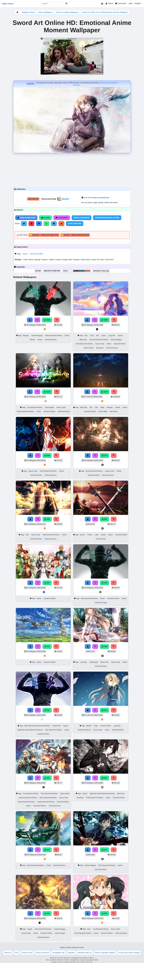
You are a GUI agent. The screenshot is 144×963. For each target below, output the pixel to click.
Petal (96, 726)
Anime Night (103, 411)
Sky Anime (100, 348)
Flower (89, 535)
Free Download (27, 218)
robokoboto (107, 592)
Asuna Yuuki (99, 344)
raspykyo (50, 592)
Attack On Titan (97, 260)
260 (48, 850)
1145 (105, 392)
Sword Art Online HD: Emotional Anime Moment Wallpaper (105, 12)
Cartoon (44, 260)
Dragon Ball (67, 260)
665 (48, 455)
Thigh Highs (93, 662)
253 (105, 913)
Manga (37, 260)
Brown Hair (104, 662)
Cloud (103, 335)
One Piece (109, 260)
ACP (21, 235)
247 (105, 710)
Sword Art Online (36, 254)
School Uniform (105, 726)
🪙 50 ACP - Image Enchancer (75, 235)
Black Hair (83, 339)
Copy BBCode (74, 224)
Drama (58, 260)
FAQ (16, 953)
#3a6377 (82, 271)
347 (105, 778)
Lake (96, 535)
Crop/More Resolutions (107, 218)
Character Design (101, 602)
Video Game (28, 260)
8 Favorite (62, 218)
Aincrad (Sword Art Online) (99, 339)
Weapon (26, 335)
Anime (25, 254)
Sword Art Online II (84, 730)
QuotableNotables (107, 329)
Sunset (120, 335)
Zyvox (50, 401)
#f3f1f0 (70, 271)
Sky (97, 335)
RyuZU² (65, 199)
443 (105, 583)
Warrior (32, 339)
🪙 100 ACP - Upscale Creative (43, 235)
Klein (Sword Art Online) (49, 793)
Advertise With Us (85, 953)
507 (48, 583)
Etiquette (71, 953)
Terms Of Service (42, 953)
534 (48, 519)
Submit (110, 3)
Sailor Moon (85, 260)
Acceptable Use (58, 953)
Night (102, 407)
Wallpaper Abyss (28, 12)
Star (96, 407)
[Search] (66, 3)
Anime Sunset (88, 348)
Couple (29, 929)
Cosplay (76, 260)
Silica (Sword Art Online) (48, 797)
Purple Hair (57, 726)
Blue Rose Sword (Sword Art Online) (37, 726)
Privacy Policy (26, 953)
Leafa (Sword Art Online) (45, 802)
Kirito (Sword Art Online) (53, 335)
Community (121, 3)
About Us (8, 953)
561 (105, 519)
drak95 (50, 329)
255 (48, 913)
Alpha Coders (7, 4)
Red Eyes (80, 797)
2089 (48, 320)
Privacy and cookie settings (129, 953)
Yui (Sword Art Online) (34, 407)
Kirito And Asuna (112, 348)
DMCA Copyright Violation (105, 953)
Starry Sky (83, 407)
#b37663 (87, 271)
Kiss (85, 335)
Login (130, 3)
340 (48, 710)
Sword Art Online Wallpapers (67, 12)
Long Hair (111, 335)
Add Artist (33, 199)
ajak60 (107, 465)
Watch (51, 260)
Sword (67, 335)
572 (105, 455)
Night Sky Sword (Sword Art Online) (30, 730)
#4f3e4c (76, 271)
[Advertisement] (72, 169)
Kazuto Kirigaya (37, 335)
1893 (105, 320)
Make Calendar (81, 218)
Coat (91, 335)
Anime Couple (60, 933)
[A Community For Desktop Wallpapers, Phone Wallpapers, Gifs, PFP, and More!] (17, 12)
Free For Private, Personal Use (96, 198)
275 (48, 646)
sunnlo (107, 787)
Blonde (88, 726)
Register (137, 3)
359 (105, 646)
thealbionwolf (50, 719)
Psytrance (50, 787)
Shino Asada (49, 407)
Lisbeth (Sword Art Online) (28, 797)
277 (105, 850)
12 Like (46, 218)
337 (48, 778)
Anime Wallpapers (45, 12)
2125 (48, 392)
